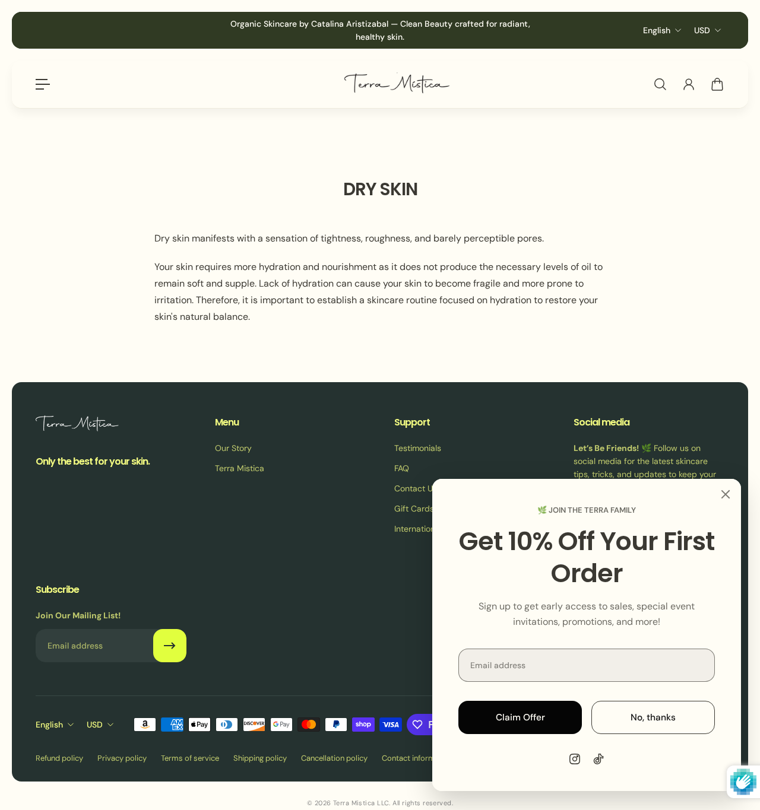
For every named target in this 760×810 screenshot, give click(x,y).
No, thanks (653, 717)
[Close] (725, 494)
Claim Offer (520, 717)
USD (702, 30)
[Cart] (717, 84)
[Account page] (688, 84)
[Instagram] (575, 759)
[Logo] (396, 84)
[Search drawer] (660, 84)
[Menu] (43, 84)
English (656, 30)
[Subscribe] (169, 645)
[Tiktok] (598, 759)
